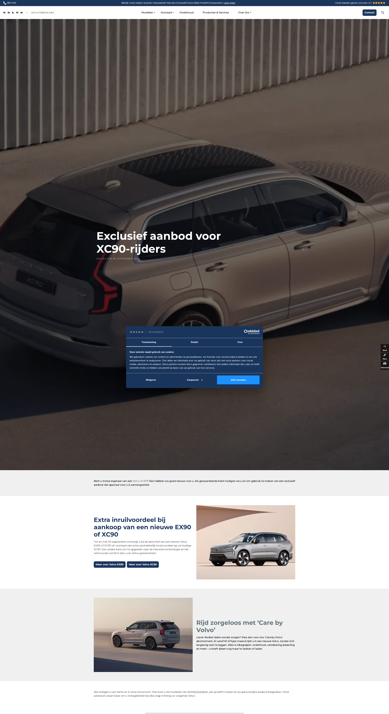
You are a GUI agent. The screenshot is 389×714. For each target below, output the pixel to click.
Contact (370, 12)
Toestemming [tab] (149, 342)
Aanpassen (193, 380)
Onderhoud (186, 12)
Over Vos (243, 12)
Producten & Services (216, 12)
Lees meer (230, 3)
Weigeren (151, 380)
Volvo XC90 (140, 481)
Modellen (147, 12)
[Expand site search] (382, 12)
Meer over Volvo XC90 (143, 564)
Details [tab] (194, 342)
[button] (245, 542)
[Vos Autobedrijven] (28, 12)
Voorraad (166, 12)
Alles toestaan (238, 380)
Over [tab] (240, 342)
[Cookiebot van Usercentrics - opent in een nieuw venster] (246, 332)
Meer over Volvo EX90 (110, 564)
